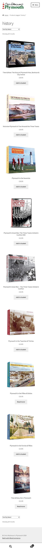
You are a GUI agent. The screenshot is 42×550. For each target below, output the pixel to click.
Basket (27, 544)
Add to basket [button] (21, 83)
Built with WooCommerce (11, 538)
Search (10, 546)
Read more (21, 402)
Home (6, 15)
